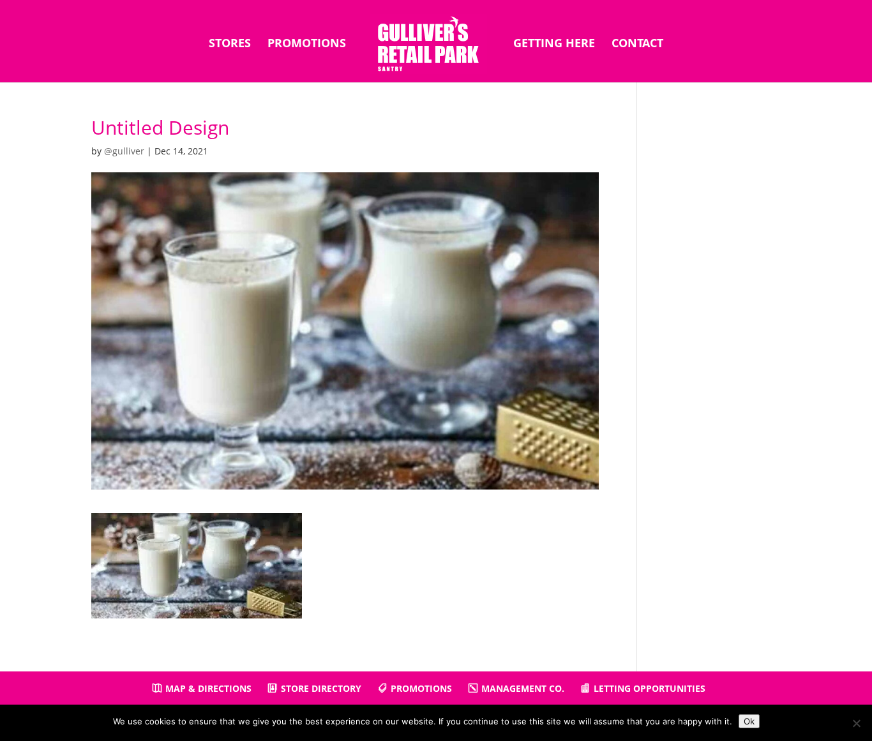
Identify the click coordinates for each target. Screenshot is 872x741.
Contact (637, 44)
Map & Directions (208, 688)
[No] (856, 723)
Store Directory (321, 688)
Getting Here (554, 44)
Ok (749, 721)
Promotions (306, 44)
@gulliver (124, 151)
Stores (230, 44)
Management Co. (522, 688)
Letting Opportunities (649, 688)
